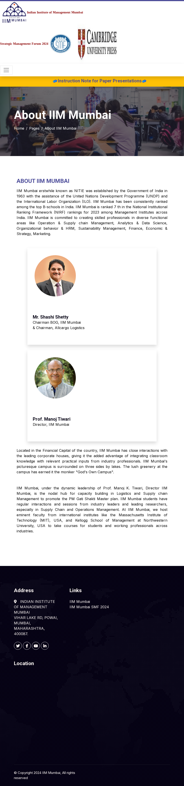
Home (19, 128)
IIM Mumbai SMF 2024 (89, 607)
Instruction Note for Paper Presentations (87, 81)
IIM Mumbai (80, 601)
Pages (34, 128)
